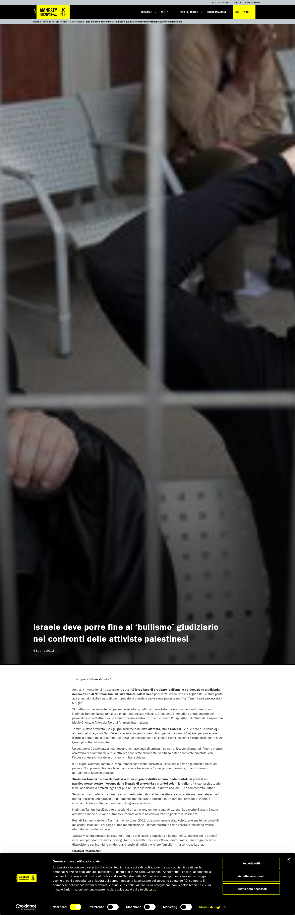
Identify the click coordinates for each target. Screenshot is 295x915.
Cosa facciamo (188, 12)
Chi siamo (146, 12)
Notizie (165, 12)
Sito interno (252, 2)
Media (237, 2)
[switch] (113, 907)
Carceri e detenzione (72, 21)
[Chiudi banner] (288, 859)
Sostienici (242, 12)
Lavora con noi (221, 2)
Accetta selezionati (251, 876)
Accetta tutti (251, 863)
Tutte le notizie (51, 21)
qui (155, 889)
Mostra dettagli (210, 907)
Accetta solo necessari (251, 889)
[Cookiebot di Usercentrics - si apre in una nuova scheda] (26, 907)
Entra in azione (217, 12)
